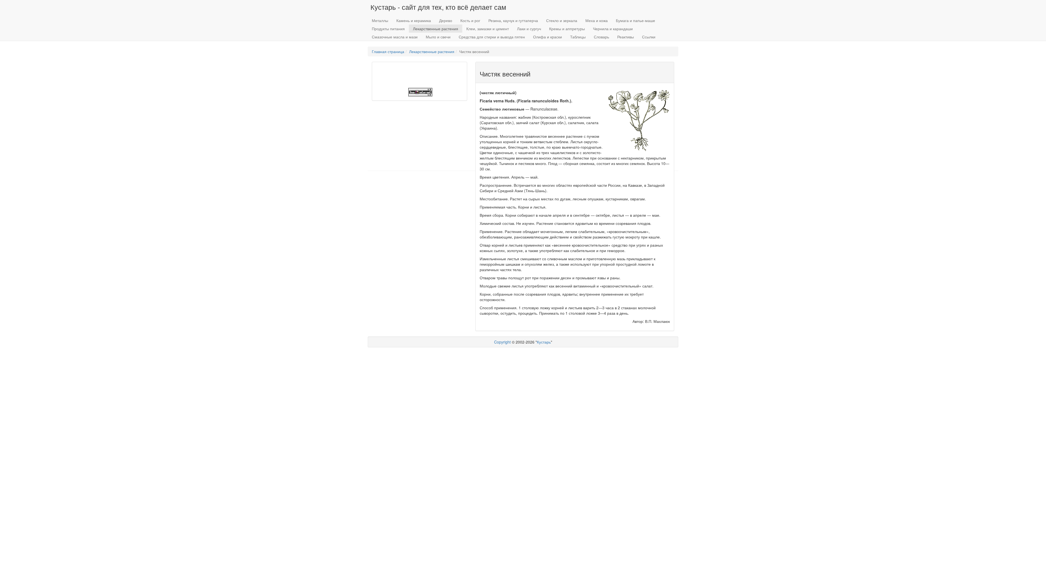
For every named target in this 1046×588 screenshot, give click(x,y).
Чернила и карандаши (613, 28)
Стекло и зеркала (561, 20)
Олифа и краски (547, 36)
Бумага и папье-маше (635, 20)
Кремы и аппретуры (567, 28)
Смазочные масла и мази (395, 36)
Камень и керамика (413, 20)
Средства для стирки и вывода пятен (492, 36)
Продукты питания (388, 28)
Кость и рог (470, 20)
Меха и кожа (596, 20)
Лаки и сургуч (529, 28)
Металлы (380, 20)
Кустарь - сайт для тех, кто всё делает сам (438, 7)
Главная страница (388, 51)
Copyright (502, 342)
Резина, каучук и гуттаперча (513, 20)
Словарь (601, 36)
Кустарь (544, 342)
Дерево (445, 20)
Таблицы (578, 36)
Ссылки (648, 36)
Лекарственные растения (435, 28)
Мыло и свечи (438, 36)
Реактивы (625, 36)
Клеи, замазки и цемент (487, 28)
